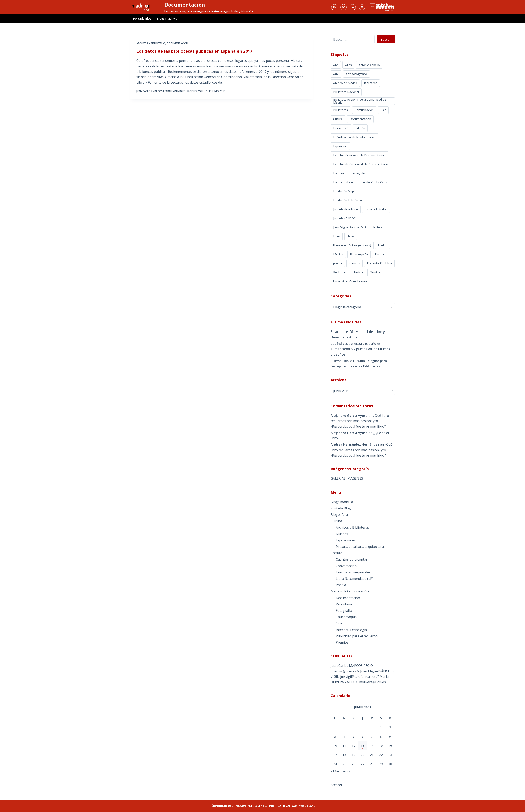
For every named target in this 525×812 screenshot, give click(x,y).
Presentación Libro (379, 263)
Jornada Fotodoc (376, 209)
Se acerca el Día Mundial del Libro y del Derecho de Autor (360, 334)
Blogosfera (339, 514)
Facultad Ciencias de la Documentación (359, 155)
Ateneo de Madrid (345, 83)
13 (362, 745)
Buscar (386, 39)
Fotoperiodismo (344, 182)
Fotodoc (339, 173)
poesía (337, 263)
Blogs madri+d (167, 18)
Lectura (336, 553)
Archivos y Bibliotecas (150, 43)
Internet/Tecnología (351, 630)
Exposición (340, 146)
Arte (336, 74)
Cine (339, 623)
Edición (360, 128)
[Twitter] (343, 7)
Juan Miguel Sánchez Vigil (349, 227)
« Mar (335, 771)
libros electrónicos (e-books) (352, 245)
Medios (338, 254)
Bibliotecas (340, 110)
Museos (342, 534)
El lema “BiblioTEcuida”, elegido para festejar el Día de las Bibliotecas (359, 363)
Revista (358, 272)
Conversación (346, 566)
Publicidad (340, 272)
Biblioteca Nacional (346, 92)
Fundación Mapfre (345, 191)
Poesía (341, 585)
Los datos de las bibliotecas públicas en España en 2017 (194, 51)
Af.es (348, 65)
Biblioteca (370, 83)
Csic (383, 110)
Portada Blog (142, 18)
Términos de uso (221, 806)
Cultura (338, 119)
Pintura (379, 254)
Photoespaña (359, 254)
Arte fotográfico (356, 74)
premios (354, 263)
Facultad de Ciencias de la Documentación (361, 164)
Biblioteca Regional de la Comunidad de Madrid (359, 101)
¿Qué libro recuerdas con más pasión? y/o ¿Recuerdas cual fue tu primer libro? (360, 421)
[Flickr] (353, 7)
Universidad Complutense (350, 281)
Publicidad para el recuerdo (357, 636)
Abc (335, 65)
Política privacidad (283, 806)
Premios (342, 642)
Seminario (376, 272)
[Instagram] (362, 7)
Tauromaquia (346, 617)
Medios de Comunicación (350, 591)
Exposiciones (346, 540)
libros (350, 236)
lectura (377, 227)
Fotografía (358, 173)
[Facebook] (334, 7)
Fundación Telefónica (347, 200)
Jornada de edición (345, 209)
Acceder (336, 784)
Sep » (346, 771)
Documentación (184, 4)
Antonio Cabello (369, 65)
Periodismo (344, 604)
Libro (336, 236)
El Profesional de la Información (354, 137)
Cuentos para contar (352, 559)
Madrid (382, 245)
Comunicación (364, 110)
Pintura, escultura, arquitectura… (361, 546)
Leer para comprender (353, 572)
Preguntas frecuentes (251, 806)
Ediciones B (341, 128)
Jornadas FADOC (344, 218)
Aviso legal (307, 806)
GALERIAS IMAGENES (347, 478)
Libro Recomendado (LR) (354, 578)
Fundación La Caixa (374, 182)
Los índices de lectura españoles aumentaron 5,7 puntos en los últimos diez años (360, 349)
